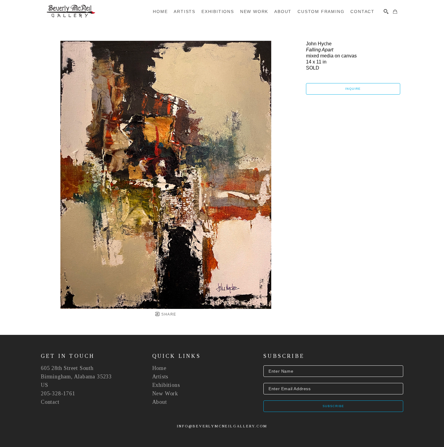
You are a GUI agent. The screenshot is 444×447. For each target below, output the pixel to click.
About (159, 402)
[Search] (386, 11)
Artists (160, 376)
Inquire (353, 88)
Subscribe (333, 406)
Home (159, 368)
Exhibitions (166, 385)
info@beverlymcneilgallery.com (222, 426)
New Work (165, 393)
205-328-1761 (58, 393)
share (168, 314)
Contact (50, 402)
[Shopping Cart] (395, 11)
